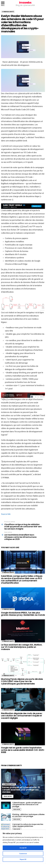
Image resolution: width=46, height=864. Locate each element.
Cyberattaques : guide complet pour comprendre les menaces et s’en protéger (27, 804)
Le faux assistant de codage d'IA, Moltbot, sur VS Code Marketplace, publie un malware (21, 647)
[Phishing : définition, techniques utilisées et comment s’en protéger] (6, 817)
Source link (5, 514)
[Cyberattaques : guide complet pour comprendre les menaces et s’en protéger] (6, 805)
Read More (16, 809)
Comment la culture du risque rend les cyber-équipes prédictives (27, 825)
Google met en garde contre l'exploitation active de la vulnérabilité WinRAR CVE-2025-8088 (23, 750)
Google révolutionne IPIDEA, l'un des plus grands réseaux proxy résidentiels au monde (23, 613)
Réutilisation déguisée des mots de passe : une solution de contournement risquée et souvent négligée (22, 715)
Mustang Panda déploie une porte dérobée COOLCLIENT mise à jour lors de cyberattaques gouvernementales (22, 681)
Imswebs (25, 3)
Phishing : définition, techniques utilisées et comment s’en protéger (28, 815)
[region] (23, 847)
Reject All (23, 859)
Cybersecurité (8, 572)
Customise (23, 853)
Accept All (23, 848)
